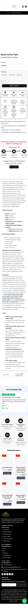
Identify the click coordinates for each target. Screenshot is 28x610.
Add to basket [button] (21, 478)
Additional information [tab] (9, 177)
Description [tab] (5, 174)
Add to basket (14, 86)
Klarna (18, 239)
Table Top (4, 72)
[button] (2, 6)
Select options (7, 473)
